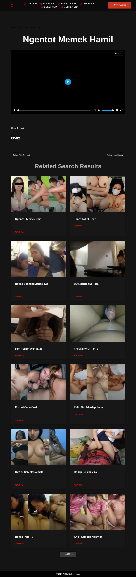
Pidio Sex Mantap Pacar (89, 407)
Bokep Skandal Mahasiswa (31, 283)
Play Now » (19, 232)
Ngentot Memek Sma (28, 219)
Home (13, 27)
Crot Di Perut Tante (86, 348)
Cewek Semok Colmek (29, 472)
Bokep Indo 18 (24, 536)
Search (22, 27)
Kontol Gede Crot (26, 407)
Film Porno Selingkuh (28, 348)
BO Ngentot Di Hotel (86, 283)
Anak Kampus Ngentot (88, 536)
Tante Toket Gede (85, 219)
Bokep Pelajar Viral (85, 472)
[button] (12, 138)
